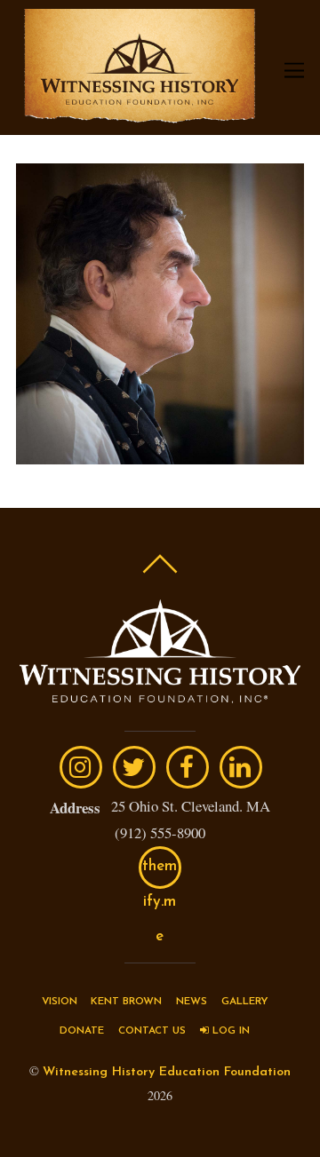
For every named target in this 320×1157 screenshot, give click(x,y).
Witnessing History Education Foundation (167, 1072)
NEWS (191, 1001)
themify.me (159, 874)
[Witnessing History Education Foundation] (139, 113)
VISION (59, 1001)
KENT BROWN (126, 1001)
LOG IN (229, 1031)
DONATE (82, 1031)
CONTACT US (152, 1031)
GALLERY (244, 1001)
